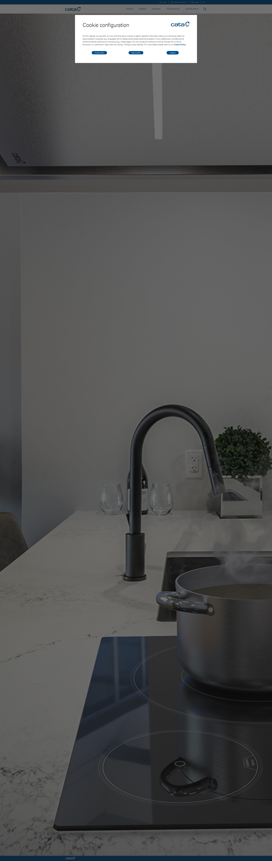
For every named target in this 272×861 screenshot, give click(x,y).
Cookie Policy (180, 44)
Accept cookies (99, 53)
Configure (173, 53)
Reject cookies (136, 53)
